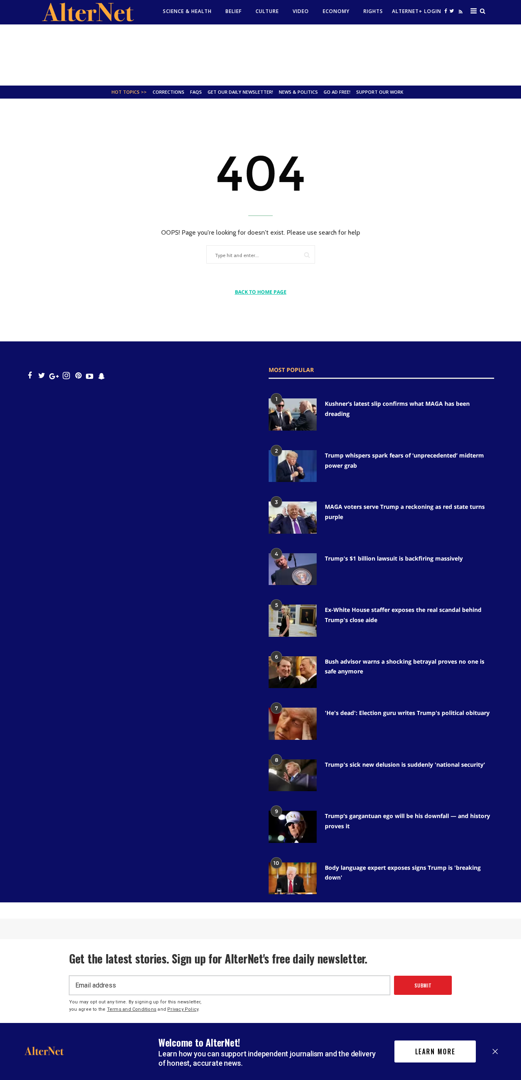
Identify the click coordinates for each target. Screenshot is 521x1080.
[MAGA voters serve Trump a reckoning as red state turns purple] (293, 517)
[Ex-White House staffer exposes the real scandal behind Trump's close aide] (293, 620)
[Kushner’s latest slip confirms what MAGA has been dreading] (293, 414)
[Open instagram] (66, 376)
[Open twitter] (452, 11)
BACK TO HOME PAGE (261, 291)
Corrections (168, 92)
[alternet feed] (459, 13)
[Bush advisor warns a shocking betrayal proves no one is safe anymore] (293, 672)
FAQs (196, 92)
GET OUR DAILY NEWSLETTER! (240, 92)
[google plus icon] (54, 376)
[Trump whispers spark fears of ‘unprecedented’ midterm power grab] (293, 466)
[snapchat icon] (101, 376)
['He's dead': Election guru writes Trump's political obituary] (293, 723)
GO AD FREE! (337, 92)
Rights (373, 11)
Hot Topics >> (129, 92)
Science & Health (187, 11)
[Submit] (307, 255)
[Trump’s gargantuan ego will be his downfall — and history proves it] (293, 826)
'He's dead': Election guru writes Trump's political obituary (407, 713)
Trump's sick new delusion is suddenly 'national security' (405, 764)
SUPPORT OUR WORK (379, 92)
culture (267, 11)
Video (301, 11)
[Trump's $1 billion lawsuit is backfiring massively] (293, 569)
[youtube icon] (89, 376)
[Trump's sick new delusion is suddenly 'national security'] (293, 775)
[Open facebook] (446, 11)
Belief (233, 11)
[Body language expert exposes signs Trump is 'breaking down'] (293, 878)
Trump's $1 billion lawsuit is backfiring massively (394, 558)
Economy (336, 11)
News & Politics (298, 92)
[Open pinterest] (78, 376)
